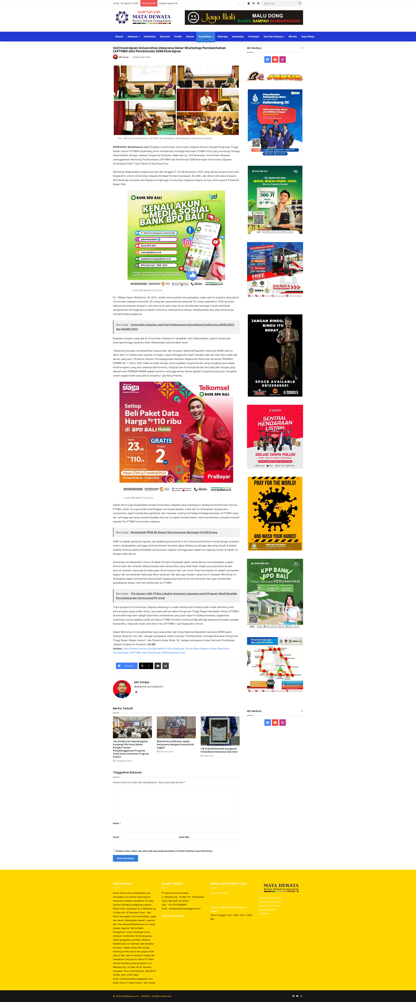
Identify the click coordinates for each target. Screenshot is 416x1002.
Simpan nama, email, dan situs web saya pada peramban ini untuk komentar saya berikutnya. (164, 851)
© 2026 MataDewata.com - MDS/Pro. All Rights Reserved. (142, 996)
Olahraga (222, 36)
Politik (178, 36)
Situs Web (184, 837)
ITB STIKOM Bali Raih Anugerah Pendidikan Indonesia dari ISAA (219, 750)
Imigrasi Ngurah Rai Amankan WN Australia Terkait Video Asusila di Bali (194, 3)
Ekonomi (165, 36)
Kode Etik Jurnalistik (269, 905)
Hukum (190, 36)
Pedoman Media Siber (270, 901)
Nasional (132, 36)
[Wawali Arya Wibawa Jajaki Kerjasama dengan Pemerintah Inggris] (176, 727)
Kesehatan (238, 36)
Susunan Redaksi (219, 893)
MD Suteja (124, 57)
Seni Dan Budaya (273, 36)
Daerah (119, 36)
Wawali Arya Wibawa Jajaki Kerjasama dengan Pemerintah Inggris (175, 744)
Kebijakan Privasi (267, 909)
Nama (117, 823)
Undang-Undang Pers (270, 898)
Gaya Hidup (307, 36)
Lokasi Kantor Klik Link (173, 915)
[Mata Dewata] (143, 17)
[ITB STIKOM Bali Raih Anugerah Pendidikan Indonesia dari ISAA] (220, 731)
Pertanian (253, 36)
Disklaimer (264, 913)
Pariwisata (150, 36)
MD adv (293, 36)
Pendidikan (205, 36)
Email (116, 837)
